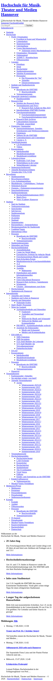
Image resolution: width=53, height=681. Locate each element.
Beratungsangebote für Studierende (25, 227)
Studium (9, 202)
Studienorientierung (19, 193)
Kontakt (9, 500)
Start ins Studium (18, 204)
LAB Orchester (22, 461)
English (20, 23)
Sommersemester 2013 (31, 438)
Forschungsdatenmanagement (34, 115)
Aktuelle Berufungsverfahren (23, 170)
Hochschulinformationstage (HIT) (30, 195)
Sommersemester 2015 (31, 428)
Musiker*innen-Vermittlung (22, 483)
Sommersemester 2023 (31, 396)
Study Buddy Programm (21, 305)
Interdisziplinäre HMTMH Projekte (30, 110)
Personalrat (20, 76)
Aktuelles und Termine (20, 296)
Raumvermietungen (19, 525)
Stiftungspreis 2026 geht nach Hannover (23, 648)
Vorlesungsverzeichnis (20, 206)
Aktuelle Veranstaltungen (21, 380)
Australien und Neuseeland (33, 314)
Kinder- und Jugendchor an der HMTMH (33, 477)
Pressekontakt (17, 495)
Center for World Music (26, 252)
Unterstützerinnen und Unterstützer (30, 138)
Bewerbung (11, 174)
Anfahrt (14, 504)
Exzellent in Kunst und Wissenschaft (31, 39)
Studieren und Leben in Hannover (25, 298)
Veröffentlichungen (19, 142)
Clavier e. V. (21, 140)
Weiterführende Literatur (26, 165)
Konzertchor (21, 463)
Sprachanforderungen (20, 190)
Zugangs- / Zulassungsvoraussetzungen (27, 188)
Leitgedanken (22, 41)
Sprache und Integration (21, 300)
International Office (19, 231)
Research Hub (17, 101)
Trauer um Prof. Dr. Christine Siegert (22, 631)
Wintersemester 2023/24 (31, 394)
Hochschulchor (22, 465)
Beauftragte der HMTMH (26, 89)
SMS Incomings (23, 339)
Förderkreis (21, 133)
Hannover (15, 371)
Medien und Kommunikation (33, 332)
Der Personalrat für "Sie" (32, 78)
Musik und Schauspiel (31, 330)
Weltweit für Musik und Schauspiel (36, 319)
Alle (16, 621)
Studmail (15, 220)
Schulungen (21, 284)
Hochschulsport (17, 289)
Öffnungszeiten (22, 60)
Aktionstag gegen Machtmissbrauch (36, 51)
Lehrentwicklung (18, 158)
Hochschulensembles (19, 456)
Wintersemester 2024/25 (31, 390)
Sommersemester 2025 (31, 387)
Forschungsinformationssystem (34, 117)
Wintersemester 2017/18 (31, 417)
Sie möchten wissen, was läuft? (24, 378)
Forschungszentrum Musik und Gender (32, 257)
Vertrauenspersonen (24, 94)
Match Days (21, 197)
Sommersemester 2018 (31, 415)
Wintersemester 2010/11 (31, 449)
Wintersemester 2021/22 (31, 403)
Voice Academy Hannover (27, 199)
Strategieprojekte (23, 44)
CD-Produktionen (23, 144)
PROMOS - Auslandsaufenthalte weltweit (33, 325)
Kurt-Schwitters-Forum (25, 259)
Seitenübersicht (7, 28)
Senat (18, 67)
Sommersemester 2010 (31, 451)
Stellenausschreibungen (20, 167)
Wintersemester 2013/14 (31, 435)
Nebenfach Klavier (19, 186)
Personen (15, 87)
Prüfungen (15, 215)
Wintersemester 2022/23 (31, 399)
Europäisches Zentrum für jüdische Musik (33, 254)
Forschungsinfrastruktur (26, 112)
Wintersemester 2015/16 (31, 426)
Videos (19, 147)
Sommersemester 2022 (31, 401)
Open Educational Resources (28, 280)
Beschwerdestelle (29, 92)
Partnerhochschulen (24, 348)
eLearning (15, 218)
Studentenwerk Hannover (21, 291)
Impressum (38, 679)
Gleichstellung (22, 46)
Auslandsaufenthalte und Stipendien (31, 309)
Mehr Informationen (14, 555)
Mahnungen (26, 270)
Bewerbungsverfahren (20, 179)
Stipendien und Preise (20, 245)
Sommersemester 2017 (31, 419)
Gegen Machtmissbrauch (26, 48)
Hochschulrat (21, 69)
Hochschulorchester (24, 458)
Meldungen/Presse (13, 486)
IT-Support (15, 518)
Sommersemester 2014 (31, 433)
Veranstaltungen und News (27, 105)
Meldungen (16, 488)
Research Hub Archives (26, 119)
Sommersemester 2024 (31, 392)
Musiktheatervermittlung (26, 156)
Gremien (14, 62)
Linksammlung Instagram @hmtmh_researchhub (26, 123)
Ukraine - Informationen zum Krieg (30, 286)
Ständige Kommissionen (26, 73)
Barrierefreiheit (17, 527)
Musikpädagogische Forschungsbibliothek (33, 261)
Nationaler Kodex (23, 302)
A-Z (18, 264)
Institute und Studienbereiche (23, 85)
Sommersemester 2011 (31, 447)
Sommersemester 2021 (31, 406)
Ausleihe (20, 268)
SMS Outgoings (23, 337)
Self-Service (16, 211)
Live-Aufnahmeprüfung (21, 181)
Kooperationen (17, 149)
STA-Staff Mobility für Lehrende (29, 341)
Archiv (19, 383)
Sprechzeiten (16, 209)
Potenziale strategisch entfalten (23, 96)
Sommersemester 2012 (31, 442)
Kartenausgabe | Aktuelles (21, 376)
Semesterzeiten (17, 222)
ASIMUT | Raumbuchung (27, 57)
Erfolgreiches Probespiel (16, 664)
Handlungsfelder (23, 99)
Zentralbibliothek (23, 250)
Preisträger (15, 490)
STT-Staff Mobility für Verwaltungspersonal (25, 345)
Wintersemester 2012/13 (31, 440)
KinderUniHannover (19, 479)
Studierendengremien (25, 71)
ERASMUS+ (16, 335)
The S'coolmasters (23, 470)
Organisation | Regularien (26, 53)
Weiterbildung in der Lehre (27, 163)
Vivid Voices (21, 472)
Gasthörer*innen (18, 229)
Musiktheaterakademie (25, 154)
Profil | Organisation (19, 37)
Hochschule (11, 34)
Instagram (5, 23)
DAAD (14, 351)
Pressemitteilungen (18, 493)
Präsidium (20, 64)
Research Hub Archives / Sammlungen (32, 282)
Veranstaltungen (12, 374)
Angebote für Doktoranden (27, 328)
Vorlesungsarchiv (23, 481)
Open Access (21, 277)
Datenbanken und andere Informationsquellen (26, 274)
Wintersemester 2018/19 (31, 412)
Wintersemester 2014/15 (31, 431)
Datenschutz (16, 529)
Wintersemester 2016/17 (31, 422)
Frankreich (26, 312)
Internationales (12, 293)
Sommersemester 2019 (31, 410)
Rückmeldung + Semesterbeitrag (24, 225)
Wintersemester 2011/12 (31, 445)
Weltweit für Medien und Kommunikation (32, 322)
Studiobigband (22, 467)
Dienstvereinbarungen (30, 83)
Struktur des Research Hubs (27, 103)
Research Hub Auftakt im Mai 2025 (36, 108)
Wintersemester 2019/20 (31, 408)
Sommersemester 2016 (31, 424)
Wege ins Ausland (18, 307)
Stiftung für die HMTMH (26, 135)
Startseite (10, 32)
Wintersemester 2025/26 (31, 385)
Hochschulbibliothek (19, 248)
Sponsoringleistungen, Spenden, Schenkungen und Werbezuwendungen (32, 129)
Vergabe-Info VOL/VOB (21, 172)
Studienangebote (18, 176)
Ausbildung (21, 266)
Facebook (13, 23)
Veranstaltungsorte (18, 454)
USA (24, 316)
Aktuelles (25, 80)
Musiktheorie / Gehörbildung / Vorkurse (27, 183)
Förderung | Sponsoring (20, 126)
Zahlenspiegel (22, 55)
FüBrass (19, 474)
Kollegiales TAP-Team (25, 160)
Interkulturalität (22, 151)
